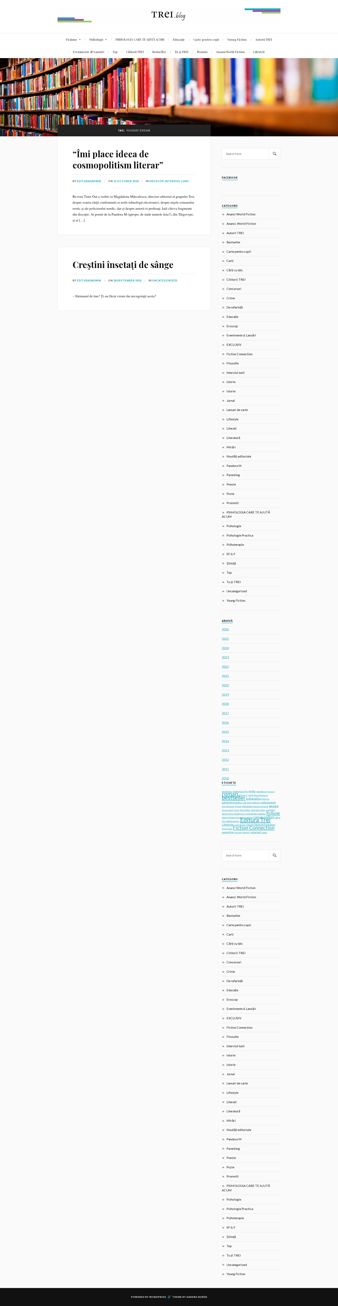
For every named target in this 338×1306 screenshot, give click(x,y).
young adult (227, 829)
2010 (225, 778)
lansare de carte (261, 806)
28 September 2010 (127, 280)
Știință (231, 563)
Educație (179, 39)
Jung (250, 795)
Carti (230, 260)
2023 (225, 657)
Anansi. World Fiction (241, 223)
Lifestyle (259, 52)
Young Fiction (237, 39)
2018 (225, 704)
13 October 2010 (126, 181)
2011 (225, 769)
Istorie (231, 382)
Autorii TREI (263, 39)
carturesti (255, 832)
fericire (271, 791)
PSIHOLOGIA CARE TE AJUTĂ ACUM (140, 39)
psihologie (247, 806)
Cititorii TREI (135, 52)
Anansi (246, 832)
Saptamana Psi (240, 791)
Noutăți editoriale (239, 456)
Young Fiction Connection (234, 817)
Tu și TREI (181, 52)
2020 (225, 685)
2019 (225, 694)
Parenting (233, 475)
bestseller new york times (252, 810)
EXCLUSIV (234, 344)
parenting (228, 832)
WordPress (157, 1296)
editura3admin (89, 181)
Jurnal (231, 400)
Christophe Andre (230, 821)
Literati (232, 428)
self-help (247, 802)
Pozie (230, 493)
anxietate (270, 810)
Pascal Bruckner (261, 795)
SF (246, 795)
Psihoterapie (235, 544)
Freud (238, 806)
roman (230, 793)
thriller (252, 791)
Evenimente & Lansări (88, 52)
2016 (225, 722)
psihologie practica (232, 802)
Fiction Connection (240, 354)
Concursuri (234, 288)
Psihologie (96, 39)
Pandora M (234, 465)
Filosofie (233, 363)
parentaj (238, 832)
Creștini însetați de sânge (123, 264)
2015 (225, 731)
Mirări (231, 447)
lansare (274, 806)
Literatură (233, 438)
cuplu (264, 832)
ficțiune (273, 813)
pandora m (261, 791)
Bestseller (159, 52)
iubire (277, 817)
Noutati (202, 52)
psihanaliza (253, 798)
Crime (231, 298)
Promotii (233, 503)
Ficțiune (71, 39)
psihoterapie (268, 802)
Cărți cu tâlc (235, 270)
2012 (225, 759)
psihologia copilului (256, 813)
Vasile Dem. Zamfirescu (233, 814)
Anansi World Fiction (230, 52)
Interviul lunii (177, 181)
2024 (225, 648)
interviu (265, 799)
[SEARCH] (274, 154)
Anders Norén (196, 1296)
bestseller (233, 797)
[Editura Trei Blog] (169, 21)
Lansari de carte (237, 410)
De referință (235, 307)
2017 (225, 713)
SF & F (231, 554)
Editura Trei (255, 819)
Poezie (231, 484)
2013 (225, 750)
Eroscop (156, 181)
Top (115, 52)
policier (256, 802)
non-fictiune (228, 806)
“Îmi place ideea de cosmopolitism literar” (118, 159)
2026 (225, 629)
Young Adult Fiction (230, 810)
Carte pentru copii (206, 39)
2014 (225, 741)
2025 (225, 638)
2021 (225, 676)
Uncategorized (164, 280)
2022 (225, 666)
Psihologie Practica (240, 535)
